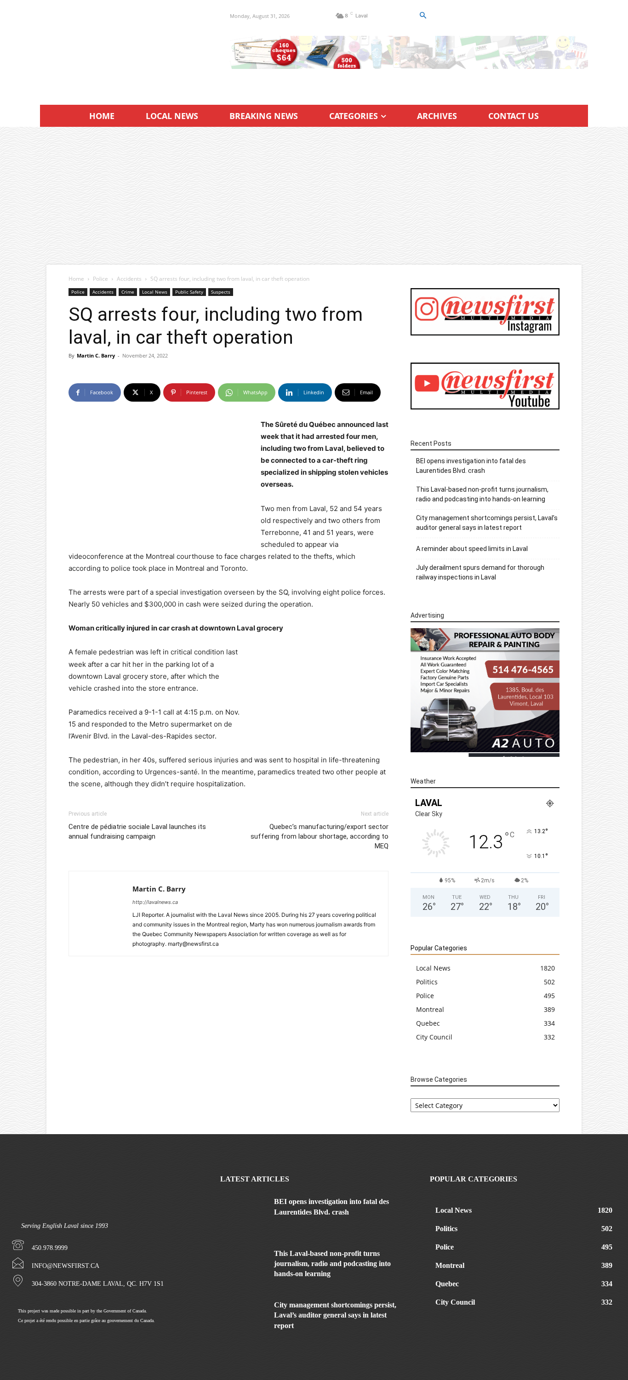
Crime (127, 292)
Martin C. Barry (96, 355)
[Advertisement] (314, 195)
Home (76, 279)
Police (100, 279)
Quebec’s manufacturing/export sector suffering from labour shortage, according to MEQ (319, 836)
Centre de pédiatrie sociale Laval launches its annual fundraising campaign (137, 831)
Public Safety (189, 292)
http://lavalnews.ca (155, 902)
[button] (422, 15)
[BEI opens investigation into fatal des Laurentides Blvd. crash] (243, 1212)
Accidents (129, 279)
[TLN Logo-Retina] (124, 48)
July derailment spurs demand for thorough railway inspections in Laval (480, 572)
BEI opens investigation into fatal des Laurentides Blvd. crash (471, 465)
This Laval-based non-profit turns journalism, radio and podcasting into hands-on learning (482, 494)
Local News (154, 292)
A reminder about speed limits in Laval (472, 548)
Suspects (220, 292)
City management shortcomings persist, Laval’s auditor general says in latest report (487, 522)
